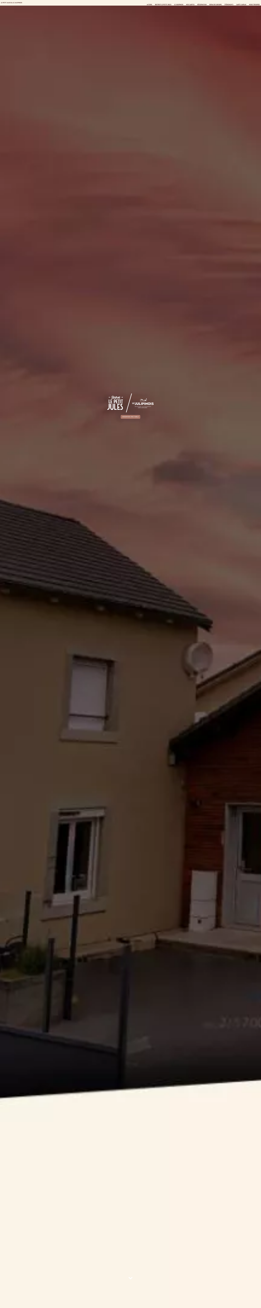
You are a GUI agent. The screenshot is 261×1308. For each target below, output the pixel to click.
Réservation (202, 5)
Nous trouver (254, 5)
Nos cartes (190, 5)
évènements (229, 5)
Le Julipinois (178, 5)
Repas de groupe (215, 5)
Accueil (149, 5)
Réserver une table (130, 417)
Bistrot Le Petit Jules (163, 5)
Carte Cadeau (241, 5)
